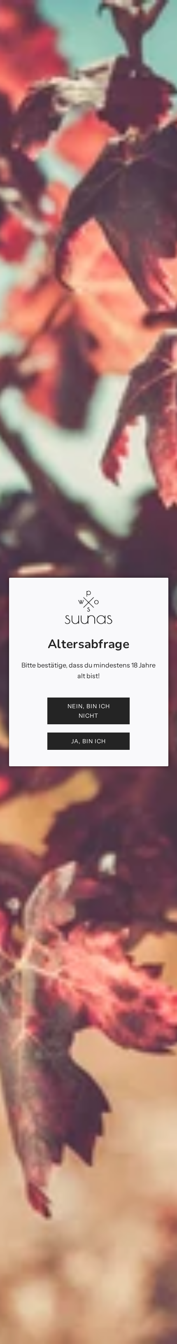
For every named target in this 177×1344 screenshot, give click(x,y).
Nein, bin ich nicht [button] (89, 710)
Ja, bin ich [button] (88, 741)
